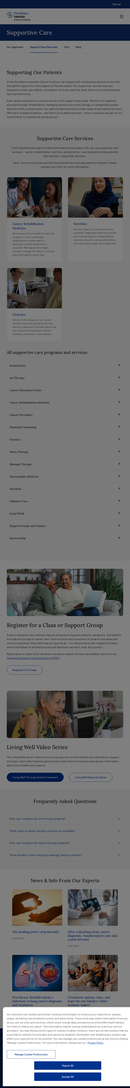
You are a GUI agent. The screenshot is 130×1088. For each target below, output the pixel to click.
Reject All (67, 1065)
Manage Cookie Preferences (31, 1054)
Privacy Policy (95, 1042)
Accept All (68, 1076)
